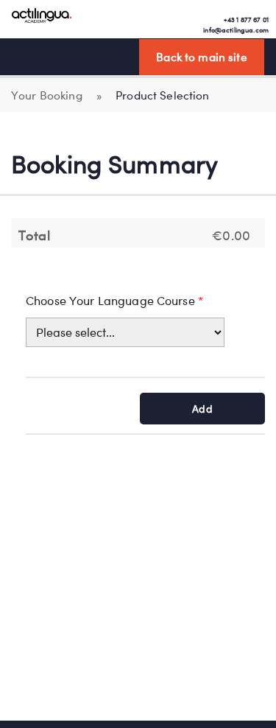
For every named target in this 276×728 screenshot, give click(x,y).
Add (202, 408)
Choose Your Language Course (114, 301)
